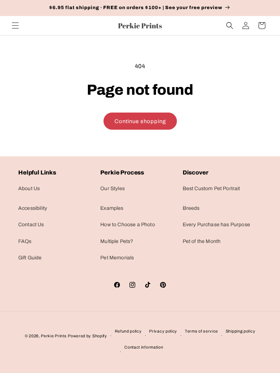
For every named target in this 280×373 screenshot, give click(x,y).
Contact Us (31, 224)
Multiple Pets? (116, 241)
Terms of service (201, 331)
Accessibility (32, 208)
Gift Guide (30, 257)
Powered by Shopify (87, 336)
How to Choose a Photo (127, 224)
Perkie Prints (53, 336)
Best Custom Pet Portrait (211, 188)
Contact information (143, 347)
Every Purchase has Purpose (216, 224)
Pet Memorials (117, 257)
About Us (29, 188)
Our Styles (112, 188)
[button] (15, 25)
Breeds (191, 208)
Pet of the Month (202, 241)
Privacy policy (163, 331)
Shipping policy (241, 331)
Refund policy (128, 331)
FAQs (25, 241)
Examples (111, 208)
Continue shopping (140, 121)
